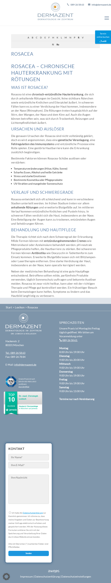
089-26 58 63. (70, 340)
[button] (6, 576)
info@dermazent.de (25, 364)
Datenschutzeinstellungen (76, 576)
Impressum (26, 576)
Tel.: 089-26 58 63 (15, 352)
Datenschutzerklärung (33, 513)
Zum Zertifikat (23, 387)
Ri (53, 44)
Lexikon (20, 307)
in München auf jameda (28, 407)
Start (9, 307)
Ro (58, 44)
